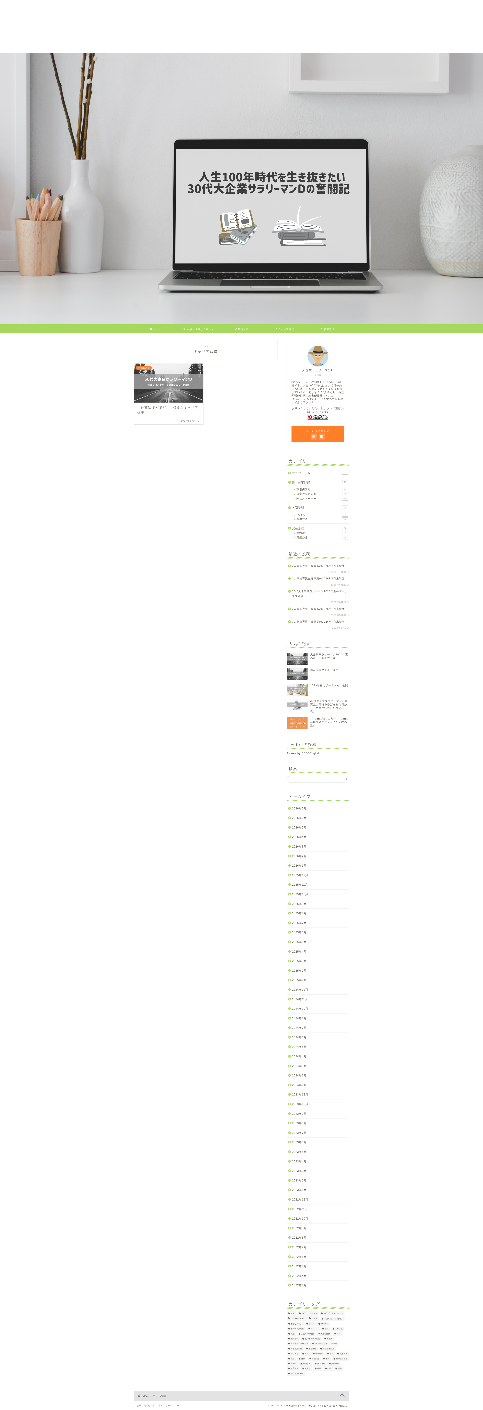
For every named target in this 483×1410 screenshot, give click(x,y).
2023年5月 (299, 1151)
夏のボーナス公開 (312, 1339)
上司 (326, 1329)
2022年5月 (299, 1266)
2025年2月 (299, 970)
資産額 (308, 1369)
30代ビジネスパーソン (333, 1313)
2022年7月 (299, 1247)
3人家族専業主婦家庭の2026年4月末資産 (318, 621)
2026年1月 (299, 865)
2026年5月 (299, 827)
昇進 (307, 1354)
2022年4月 (299, 1275)
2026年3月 (299, 846)
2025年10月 (300, 894)
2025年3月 (299, 961)
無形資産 (343, 1354)
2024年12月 (300, 989)
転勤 (319, 1369)
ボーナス (324, 1324)
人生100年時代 (307, 1334)
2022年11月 (300, 1209)
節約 (327, 1359)
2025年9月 (299, 903)
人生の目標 (325, 1334)
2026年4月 (299, 836)
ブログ (311, 1324)
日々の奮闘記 (286, 329)
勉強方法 (321, 519)
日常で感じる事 (321, 494)
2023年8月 (299, 1123)
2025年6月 (299, 932)
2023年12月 (300, 1094)
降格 (340, 1369)
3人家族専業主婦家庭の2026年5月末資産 (318, 609)
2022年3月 (299, 1285)
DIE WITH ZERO (298, 1319)
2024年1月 (299, 1085)
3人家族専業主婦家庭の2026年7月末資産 (318, 566)
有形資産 (319, 1354)
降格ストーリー (321, 498)
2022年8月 (299, 1237)
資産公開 (321, 537)
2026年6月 (299, 817)
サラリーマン (296, 1324)
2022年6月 (299, 1256)
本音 (331, 1354)
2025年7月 (299, 922)
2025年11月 (300, 884)
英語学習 (243, 329)
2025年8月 (299, 913)
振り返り (294, 1354)
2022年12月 (300, 1199)
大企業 (329, 1339)
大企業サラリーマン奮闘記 (325, 1344)
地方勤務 (294, 1339)
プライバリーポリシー (167, 1405)
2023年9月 (299, 1113)
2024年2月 (299, 1075)
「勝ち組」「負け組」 (333, 1319)
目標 (303, 1359)
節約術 (321, 533)
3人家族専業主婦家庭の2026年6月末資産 (318, 578)
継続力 (293, 1363)
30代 (293, 1313)
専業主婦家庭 (296, 1349)
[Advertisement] (113, 26)
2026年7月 (299, 808)
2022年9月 (299, 1228)
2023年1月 (299, 1189)
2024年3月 (299, 1066)
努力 (338, 1334)
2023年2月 (299, 1180)
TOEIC (321, 514)
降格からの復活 (297, 1373)
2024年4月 (299, 1056)
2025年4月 (299, 951)
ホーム (157, 329)
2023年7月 (299, 1132)
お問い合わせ (144, 1405)
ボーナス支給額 (297, 1329)
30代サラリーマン (309, 1313)
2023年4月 (299, 1161)
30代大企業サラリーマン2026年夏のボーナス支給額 (320, 594)
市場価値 (312, 1349)
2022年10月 (300, 1218)
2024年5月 (299, 1046)
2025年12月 (300, 875)
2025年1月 (299, 980)
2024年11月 (300, 999)
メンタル (314, 1329)
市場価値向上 (321, 489)
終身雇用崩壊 (341, 1359)
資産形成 (329, 329)
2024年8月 (299, 1018)
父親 (293, 1359)
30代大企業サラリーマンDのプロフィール (200, 330)
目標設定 (315, 1359)
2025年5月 (299, 942)
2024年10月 (300, 1008)
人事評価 (339, 1329)
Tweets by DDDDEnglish (303, 753)
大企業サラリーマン (299, 1344)
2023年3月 (299, 1170)
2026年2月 (299, 856)
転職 (329, 1369)
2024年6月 (299, 1037)
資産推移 (294, 1369)
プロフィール (319, 473)
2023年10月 (300, 1104)
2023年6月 (299, 1142)
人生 (293, 1334)
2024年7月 (299, 1027)
